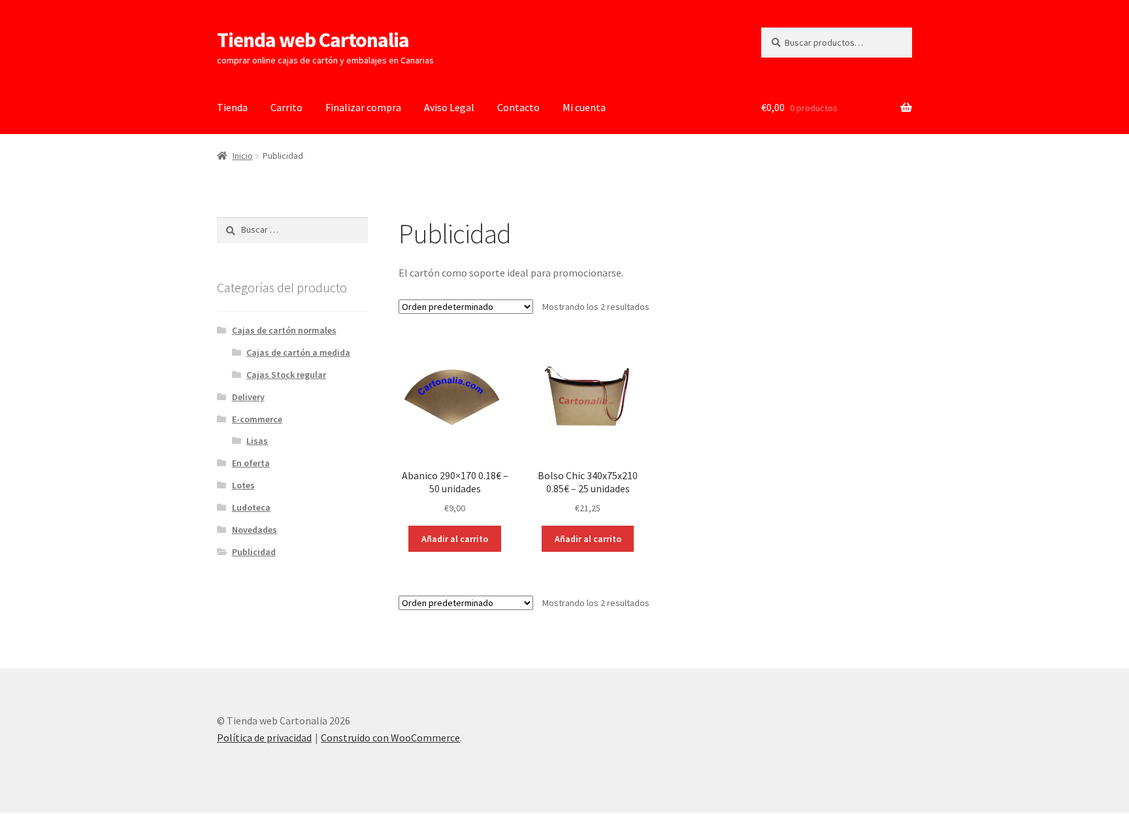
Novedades (254, 529)
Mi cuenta (584, 107)
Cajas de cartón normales (284, 330)
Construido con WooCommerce (390, 737)
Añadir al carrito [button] (454, 539)
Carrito (286, 107)
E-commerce (257, 419)
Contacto (518, 107)
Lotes (243, 485)
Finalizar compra (363, 107)
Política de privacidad (264, 737)
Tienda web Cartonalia (313, 40)
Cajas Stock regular (286, 375)
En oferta (251, 463)
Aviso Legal (449, 107)
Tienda (232, 107)
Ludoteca (251, 507)
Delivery (248, 397)
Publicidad (254, 552)
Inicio (243, 155)
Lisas (257, 441)
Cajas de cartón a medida (298, 352)
